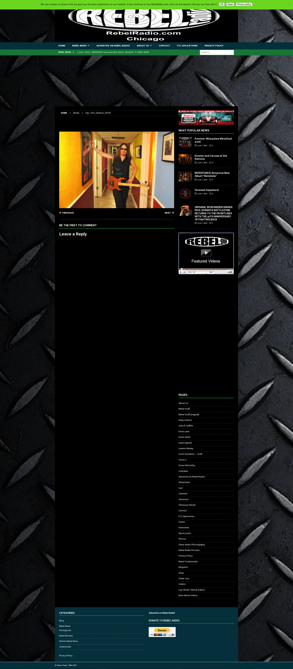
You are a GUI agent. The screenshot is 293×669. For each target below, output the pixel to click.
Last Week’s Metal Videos (192, 590)
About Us (143, 46)
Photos (182, 539)
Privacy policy (244, 4)
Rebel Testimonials (188, 562)
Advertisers (184, 482)
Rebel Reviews (66, 636)
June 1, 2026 (202, 145)
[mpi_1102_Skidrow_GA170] (116, 206)
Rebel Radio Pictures (189, 550)
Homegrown (65, 630)
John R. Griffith (186, 426)
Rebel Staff (184, 409)
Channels (183, 494)
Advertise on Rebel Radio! (113, 46)
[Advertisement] (146, 80)
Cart (181, 488)
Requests (183, 567)
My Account (185, 533)
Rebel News (79, 46)
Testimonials (65, 647)
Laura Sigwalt (185, 443)
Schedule (183, 471)
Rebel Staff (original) (189, 415)
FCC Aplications (187, 46)
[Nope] (288, 4)
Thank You (184, 579)
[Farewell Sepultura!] (185, 194)
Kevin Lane (184, 432)
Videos (182, 584)
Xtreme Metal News (68, 641)
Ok (221, 4)
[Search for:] (217, 52)
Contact (164, 46)
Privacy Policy (213, 46)
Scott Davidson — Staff (190, 454)
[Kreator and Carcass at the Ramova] (185, 159)
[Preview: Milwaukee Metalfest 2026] (185, 142)
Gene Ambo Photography (192, 545)
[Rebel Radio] (146, 40)
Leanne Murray (186, 449)
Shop (181, 573)
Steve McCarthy (187, 465)
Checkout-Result (187, 505)
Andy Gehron (185, 420)
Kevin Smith (184, 437)
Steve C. (183, 460)
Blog (61, 621)
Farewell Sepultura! (207, 190)
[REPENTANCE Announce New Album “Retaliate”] (185, 176)
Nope (230, 4)
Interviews (184, 528)
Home (61, 46)
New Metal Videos (188, 596)
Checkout (184, 499)
